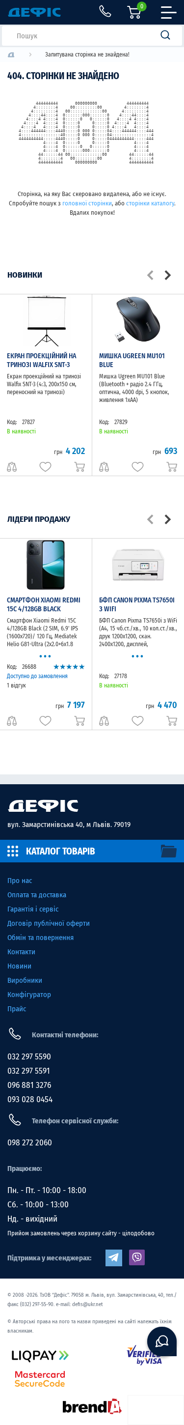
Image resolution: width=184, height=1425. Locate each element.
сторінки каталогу (150, 203)
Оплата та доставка (36, 894)
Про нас (19, 880)
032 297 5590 (29, 1056)
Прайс (16, 1008)
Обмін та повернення (40, 937)
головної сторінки (87, 203)
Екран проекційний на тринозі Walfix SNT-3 (41, 360)
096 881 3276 (29, 1085)
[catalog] (92, 851)
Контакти (21, 951)
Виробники (24, 980)
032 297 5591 (28, 1071)
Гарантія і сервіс (32, 909)
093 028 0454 (30, 1099)
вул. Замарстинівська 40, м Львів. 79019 (69, 824)
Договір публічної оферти (48, 923)
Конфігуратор (29, 994)
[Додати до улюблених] (45, 467)
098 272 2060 (29, 1142)
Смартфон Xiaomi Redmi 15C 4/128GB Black (43, 604)
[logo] (11, 54)
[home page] (92, 806)
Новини (19, 966)
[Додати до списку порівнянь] (12, 467)
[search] (168, 36)
